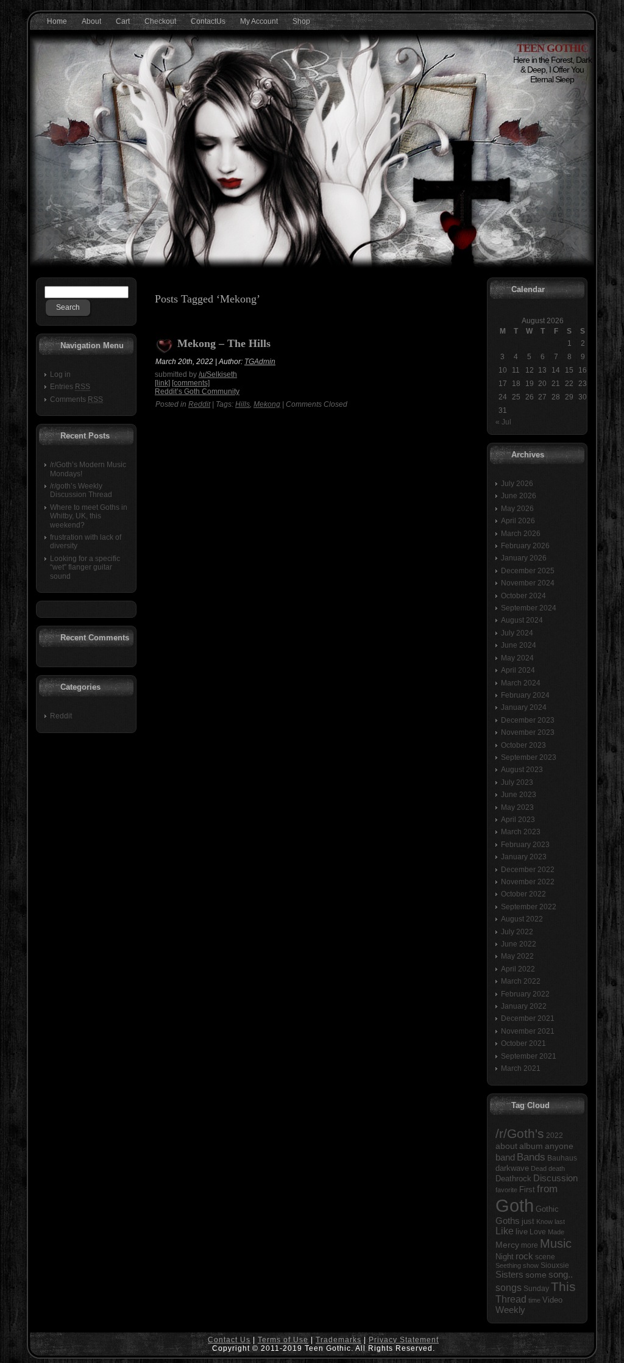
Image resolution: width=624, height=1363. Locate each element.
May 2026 (517, 508)
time (534, 1300)
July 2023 (517, 782)
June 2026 (518, 496)
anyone (559, 1146)
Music (556, 1243)
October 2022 (523, 894)
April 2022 (518, 969)
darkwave (512, 1168)
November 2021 (528, 1031)
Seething (508, 1265)
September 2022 (528, 907)
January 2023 (524, 857)
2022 (554, 1135)
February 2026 (525, 546)
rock (524, 1256)
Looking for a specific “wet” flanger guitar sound (85, 567)
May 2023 (517, 807)
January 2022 (524, 1006)
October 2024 (523, 596)
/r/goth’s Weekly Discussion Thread (81, 490)
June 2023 (518, 794)
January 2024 (524, 707)
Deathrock (513, 1179)
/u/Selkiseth (218, 374)
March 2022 (521, 981)
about (506, 1146)
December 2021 (528, 1018)
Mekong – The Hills (224, 344)
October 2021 (523, 1043)
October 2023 (523, 745)
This (563, 1286)
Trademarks (338, 1340)
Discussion (555, 1178)
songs (508, 1287)
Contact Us (229, 1340)
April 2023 (518, 819)
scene (545, 1257)
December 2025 (528, 571)
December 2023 (528, 720)
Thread (510, 1299)
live (522, 1231)
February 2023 (525, 844)
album (531, 1146)
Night (504, 1256)
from (547, 1189)
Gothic (547, 1209)
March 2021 (521, 1068)
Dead (539, 1168)
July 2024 (517, 633)
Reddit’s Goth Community (197, 391)
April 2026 (518, 521)
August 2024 (522, 620)
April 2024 (518, 670)
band (505, 1157)
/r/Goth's (519, 1133)
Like (504, 1231)
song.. (560, 1274)
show (531, 1265)
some (536, 1274)
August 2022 (522, 919)
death (556, 1168)
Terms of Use (283, 1340)
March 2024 (521, 683)
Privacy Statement (404, 1340)
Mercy (507, 1245)
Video (552, 1299)
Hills (242, 404)
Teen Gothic (552, 48)
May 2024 (517, 658)
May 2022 (517, 956)
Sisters (509, 1274)
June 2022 (518, 944)
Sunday (536, 1288)
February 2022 (525, 994)
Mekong (267, 404)
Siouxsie (555, 1265)
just (528, 1221)
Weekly (510, 1310)
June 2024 (518, 645)
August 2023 (522, 769)
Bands (531, 1157)
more (529, 1245)
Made (556, 1232)
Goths (507, 1221)
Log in (60, 374)
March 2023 (521, 832)
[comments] (191, 383)
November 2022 (528, 882)
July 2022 (517, 932)
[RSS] (42, 1345)
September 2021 (528, 1056)
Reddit (61, 716)
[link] (162, 383)
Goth (514, 1205)
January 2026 (524, 558)
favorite (506, 1189)
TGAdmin (259, 361)
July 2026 (517, 483)
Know (544, 1221)
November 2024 (528, 583)
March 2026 (521, 533)
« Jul (503, 422)
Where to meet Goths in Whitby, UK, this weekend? (88, 516)
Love (538, 1232)
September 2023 (528, 757)
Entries (70, 386)
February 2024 (525, 695)
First (527, 1190)
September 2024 (528, 608)
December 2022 (528, 869)
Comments (76, 399)
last (560, 1221)
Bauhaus (562, 1158)
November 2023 (528, 732)
